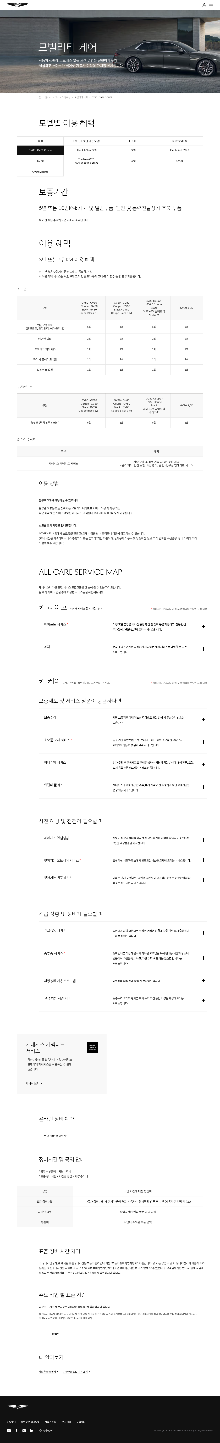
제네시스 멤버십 (62, 97)
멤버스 (48, 97)
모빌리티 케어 (81, 97)
